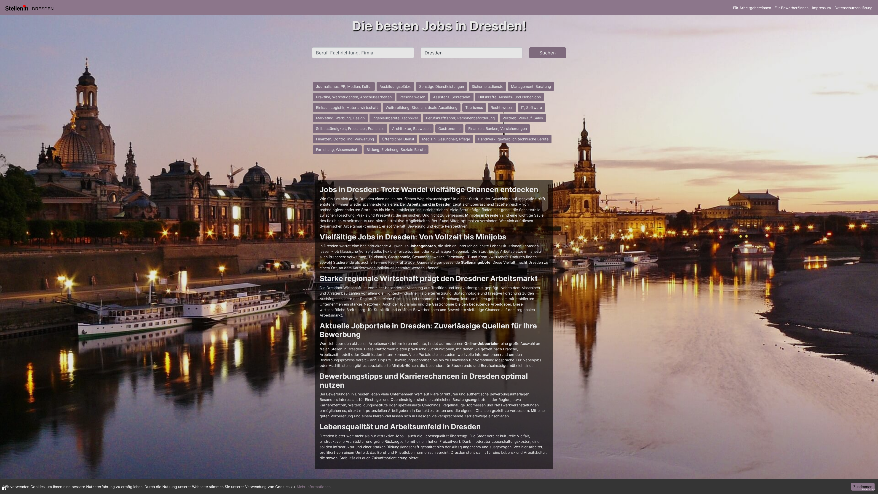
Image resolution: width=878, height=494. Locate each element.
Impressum (821, 7)
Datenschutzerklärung (854, 7)
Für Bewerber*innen (791, 7)
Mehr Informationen (314, 486)
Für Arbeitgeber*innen (752, 7)
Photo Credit (869, 489)
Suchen (547, 53)
